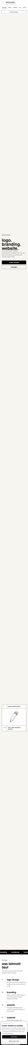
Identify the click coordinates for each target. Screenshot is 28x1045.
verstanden (14, 1036)
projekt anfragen (14, 12)
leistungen (4, 7)
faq (20, 7)
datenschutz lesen (14, 1041)
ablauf (9, 7)
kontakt (24, 7)
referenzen (15, 7)
